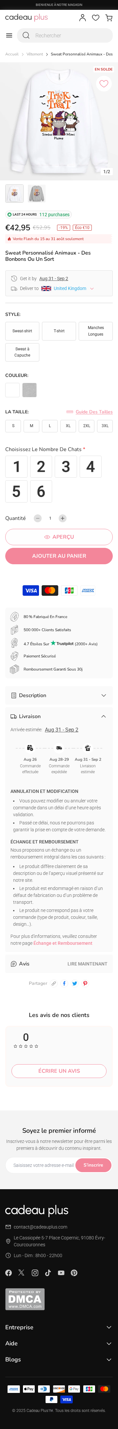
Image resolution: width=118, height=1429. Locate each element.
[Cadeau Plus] (26, 18)
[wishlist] (96, 18)
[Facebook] (8, 1273)
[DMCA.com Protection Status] (59, 1299)
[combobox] (65, 35)
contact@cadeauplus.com (40, 1227)
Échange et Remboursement (62, 943)
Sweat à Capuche (22, 352)
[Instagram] (34, 1273)
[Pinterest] (74, 1273)
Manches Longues (96, 330)
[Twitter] (21, 1272)
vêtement (35, 54)
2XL (86, 426)
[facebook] (64, 983)
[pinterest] (85, 983)
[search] (26, 35)
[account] (83, 18)
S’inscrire (93, 1165)
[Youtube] (61, 1273)
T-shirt (59, 331)
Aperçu (63, 537)
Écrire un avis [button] (59, 1071)
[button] (59, 450)
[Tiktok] (48, 1273)
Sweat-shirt (22, 331)
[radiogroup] (59, 479)
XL (68, 426)
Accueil (12, 54)
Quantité (15, 518)
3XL (105, 426)
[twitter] (75, 983)
